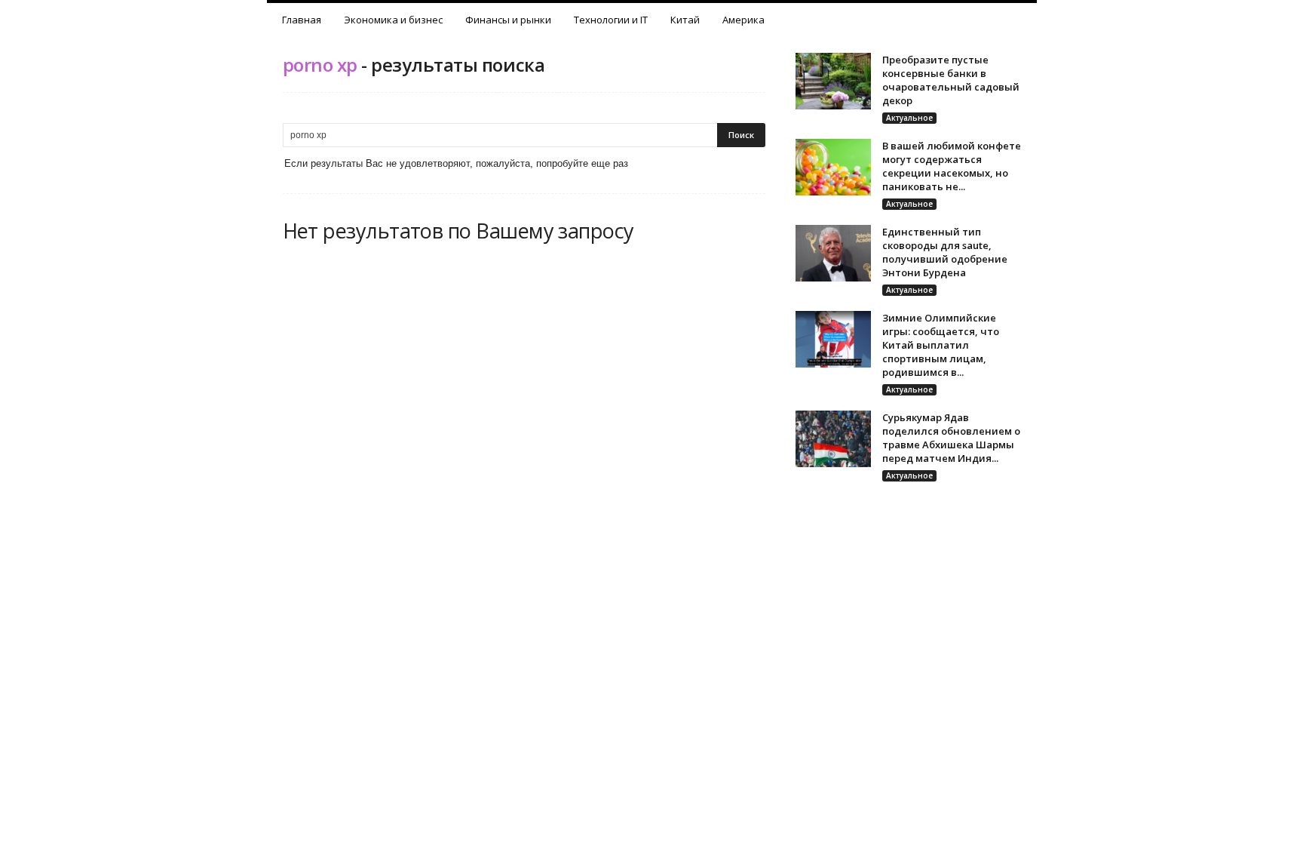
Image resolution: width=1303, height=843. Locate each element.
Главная (301, 19)
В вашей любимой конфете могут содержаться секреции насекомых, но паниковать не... (951, 166)
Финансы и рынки (508, 19)
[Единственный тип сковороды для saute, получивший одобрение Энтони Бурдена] (833, 253)
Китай (685, 19)
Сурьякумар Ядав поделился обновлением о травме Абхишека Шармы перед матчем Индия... (951, 438)
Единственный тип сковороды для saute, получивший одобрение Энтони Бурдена (944, 252)
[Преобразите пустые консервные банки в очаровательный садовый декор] (833, 81)
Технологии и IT (611, 19)
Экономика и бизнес (393, 19)
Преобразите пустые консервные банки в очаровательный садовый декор (950, 80)
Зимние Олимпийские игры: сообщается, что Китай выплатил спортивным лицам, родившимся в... (940, 345)
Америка (743, 19)
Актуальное (909, 117)
